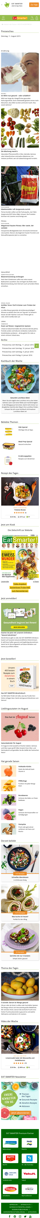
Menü (3, 19)
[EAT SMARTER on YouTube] (30, 1216)
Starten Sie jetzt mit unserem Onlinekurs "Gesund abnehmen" (16, 634)
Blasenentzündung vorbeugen (12, 277)
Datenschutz (26, 1205)
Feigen (20, 810)
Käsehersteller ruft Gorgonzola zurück (15, 209)
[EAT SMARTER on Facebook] (9, 1216)
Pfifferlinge (22, 781)
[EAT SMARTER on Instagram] (20, 1216)
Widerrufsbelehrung (20, 1209)
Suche (32, 19)
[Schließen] (1, 4)
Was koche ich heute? (20, 917)
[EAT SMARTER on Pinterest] (14, 1216)
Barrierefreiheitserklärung (14, 1212)
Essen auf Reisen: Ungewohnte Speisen (16, 326)
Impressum (13, 1205)
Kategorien (32, 1212)
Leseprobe (5, 581)
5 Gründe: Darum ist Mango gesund (14, 1002)
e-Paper (36, 581)
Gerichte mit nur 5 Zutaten (20, 956)
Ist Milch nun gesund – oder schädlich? (15, 96)
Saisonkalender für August (11, 743)
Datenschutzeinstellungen (20, 1207)
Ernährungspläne (24, 456)
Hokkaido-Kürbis (24, 766)
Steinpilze (22, 824)
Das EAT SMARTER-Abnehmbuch (13, 693)
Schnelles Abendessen (20, 877)
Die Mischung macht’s (9, 151)
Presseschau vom (18, 345)
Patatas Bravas (20, 510)
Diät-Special (22, 427)
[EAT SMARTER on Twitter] (25, 1216)
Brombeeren (23, 795)
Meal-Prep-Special (25, 442)
